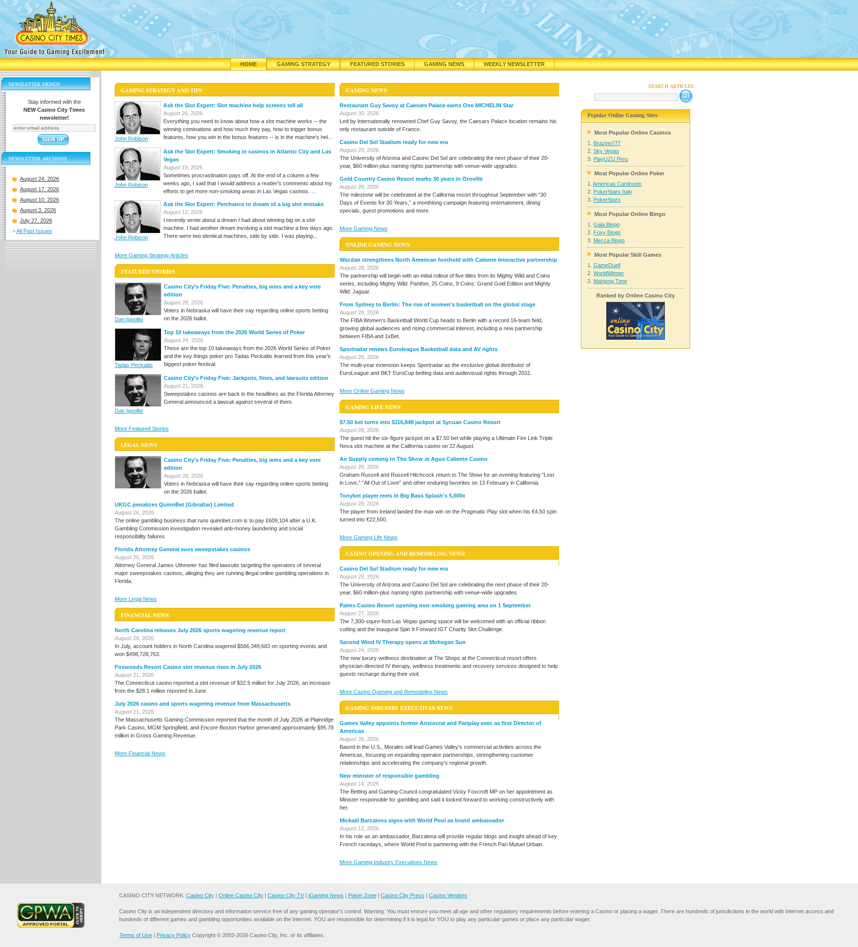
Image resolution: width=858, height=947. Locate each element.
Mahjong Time (610, 281)
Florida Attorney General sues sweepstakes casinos (182, 549)
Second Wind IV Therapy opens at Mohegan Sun (403, 642)
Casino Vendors (448, 895)
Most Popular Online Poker (629, 173)
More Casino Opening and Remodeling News (394, 692)
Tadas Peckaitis (134, 365)
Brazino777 (607, 143)
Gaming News (444, 64)
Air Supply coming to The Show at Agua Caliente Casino (414, 459)
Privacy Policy (173, 935)
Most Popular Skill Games (627, 255)
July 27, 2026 (36, 220)
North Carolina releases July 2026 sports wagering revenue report (200, 630)
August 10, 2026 (39, 200)
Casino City (200, 895)
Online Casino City (240, 895)
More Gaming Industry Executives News (388, 862)
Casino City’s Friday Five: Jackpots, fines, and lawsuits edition (246, 378)
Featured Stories (377, 64)
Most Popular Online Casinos (632, 133)
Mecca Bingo (609, 240)
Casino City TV (286, 895)
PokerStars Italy (612, 192)
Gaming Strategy (303, 64)
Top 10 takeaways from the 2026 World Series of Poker (234, 332)
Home (248, 64)
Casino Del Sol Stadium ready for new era (394, 142)
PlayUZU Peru (610, 159)
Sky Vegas (606, 151)
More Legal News (136, 599)
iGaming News (326, 895)
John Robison (131, 139)
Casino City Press (403, 895)
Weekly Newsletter (514, 64)
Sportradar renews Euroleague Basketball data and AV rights (419, 349)
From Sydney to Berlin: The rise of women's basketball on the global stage (437, 304)
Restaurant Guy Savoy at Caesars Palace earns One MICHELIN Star (426, 105)
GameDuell (606, 265)
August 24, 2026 (39, 179)
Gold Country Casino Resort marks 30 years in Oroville (411, 179)
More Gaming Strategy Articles (151, 255)
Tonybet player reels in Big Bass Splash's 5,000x (402, 496)
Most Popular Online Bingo (629, 214)
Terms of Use (135, 935)
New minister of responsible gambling (389, 776)
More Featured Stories (142, 429)
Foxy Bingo (607, 232)
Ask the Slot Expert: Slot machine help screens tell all (233, 105)
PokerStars (607, 200)
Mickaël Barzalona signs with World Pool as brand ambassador (422, 820)
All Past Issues (34, 231)
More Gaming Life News (369, 537)
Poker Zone (362, 895)
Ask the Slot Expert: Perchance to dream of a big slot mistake (243, 204)
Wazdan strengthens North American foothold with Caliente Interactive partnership (448, 260)
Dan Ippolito (129, 319)
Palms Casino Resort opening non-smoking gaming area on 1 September (435, 605)
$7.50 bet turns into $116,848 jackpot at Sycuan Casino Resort (420, 422)
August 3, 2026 (38, 210)
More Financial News (140, 753)
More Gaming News (364, 228)
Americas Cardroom (617, 184)
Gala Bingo (606, 224)
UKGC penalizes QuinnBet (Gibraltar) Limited (174, 505)
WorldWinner (608, 273)
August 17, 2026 (39, 189)
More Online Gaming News (372, 391)
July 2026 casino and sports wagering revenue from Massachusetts (202, 704)
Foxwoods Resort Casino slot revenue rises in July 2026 (188, 667)
